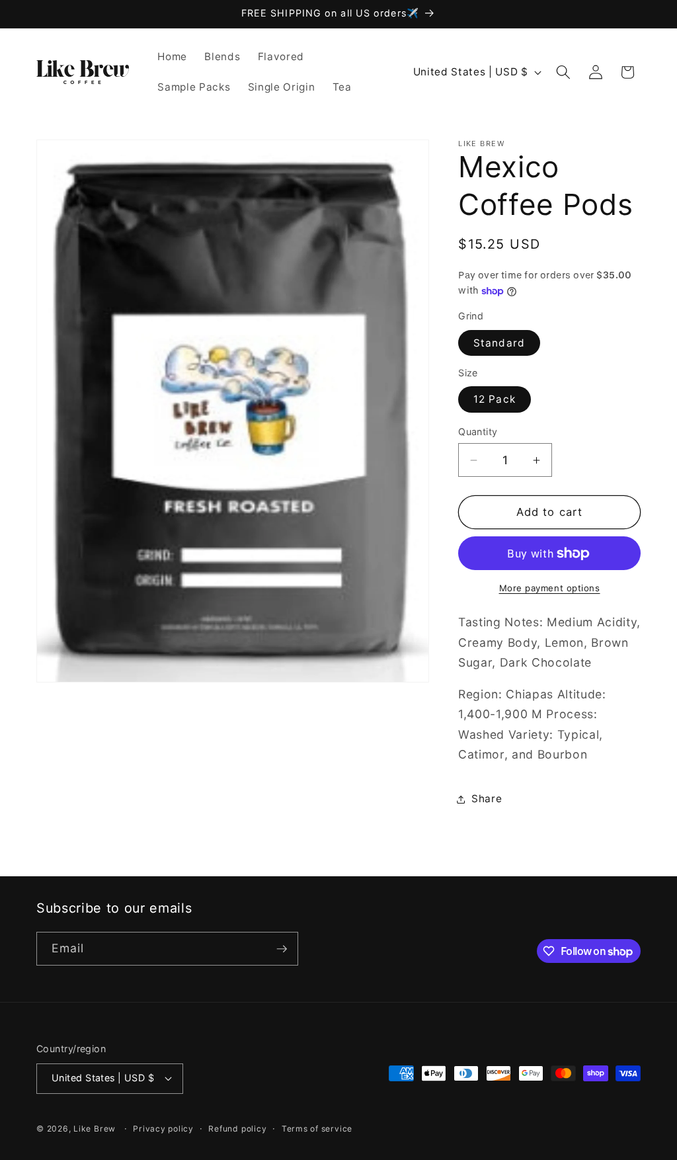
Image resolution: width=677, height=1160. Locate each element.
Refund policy (237, 1129)
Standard (499, 343)
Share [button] (486, 798)
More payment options (549, 588)
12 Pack (494, 399)
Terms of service (317, 1129)
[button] (563, 72)
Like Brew (95, 1129)
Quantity (478, 431)
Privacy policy (163, 1129)
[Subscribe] (282, 949)
